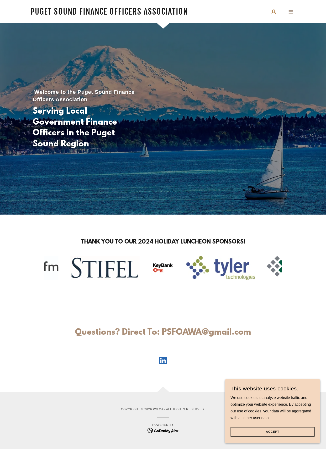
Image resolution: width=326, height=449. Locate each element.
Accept (272, 431)
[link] (109, 13)
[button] (274, 12)
